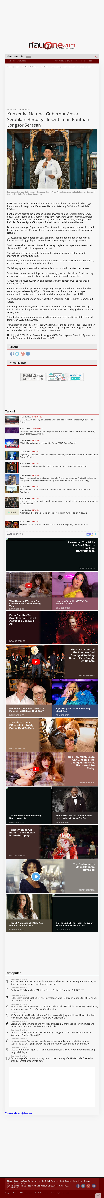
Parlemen (54, 1181)
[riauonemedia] (78, 1186)
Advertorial (59, 61)
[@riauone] (83, 1186)
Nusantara (11, 1183)
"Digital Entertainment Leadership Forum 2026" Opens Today (48, 443)
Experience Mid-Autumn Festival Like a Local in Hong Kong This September (54, 524)
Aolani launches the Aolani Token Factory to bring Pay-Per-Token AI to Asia (53, 513)
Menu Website (14, 56)
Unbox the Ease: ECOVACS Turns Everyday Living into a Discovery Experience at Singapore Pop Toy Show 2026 (51, 1033)
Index (89, 61)
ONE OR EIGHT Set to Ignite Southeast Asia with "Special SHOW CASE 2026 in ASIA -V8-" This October (59, 502)
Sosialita (68, 1181)
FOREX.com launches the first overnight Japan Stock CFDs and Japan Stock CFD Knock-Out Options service (54, 999)
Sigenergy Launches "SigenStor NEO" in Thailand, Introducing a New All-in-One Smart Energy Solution (59, 455)
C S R (83, 61)
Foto (76, 61)
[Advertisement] (52, 19)
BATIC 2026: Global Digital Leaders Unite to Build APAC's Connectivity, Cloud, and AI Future (57, 420)
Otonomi (87, 1181)
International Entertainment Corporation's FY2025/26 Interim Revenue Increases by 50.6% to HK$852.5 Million (57, 432)
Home (9, 67)
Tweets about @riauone (18, 1113)
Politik (30, 1181)
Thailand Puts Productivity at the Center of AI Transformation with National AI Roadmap (55, 490)
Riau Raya (23, 1181)
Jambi (80, 1181)
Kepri (17, 67)
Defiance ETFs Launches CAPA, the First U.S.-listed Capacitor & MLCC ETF (47, 990)
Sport (75, 1181)
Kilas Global (45, 1181)
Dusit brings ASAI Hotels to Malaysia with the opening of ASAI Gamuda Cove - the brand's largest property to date (52, 1059)
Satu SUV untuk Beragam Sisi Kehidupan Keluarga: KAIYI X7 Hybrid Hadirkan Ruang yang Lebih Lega (53, 1051)
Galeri (69, 61)
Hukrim (37, 1181)
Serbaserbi (21, 1183)
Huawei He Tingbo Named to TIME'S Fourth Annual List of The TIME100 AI (53, 466)
